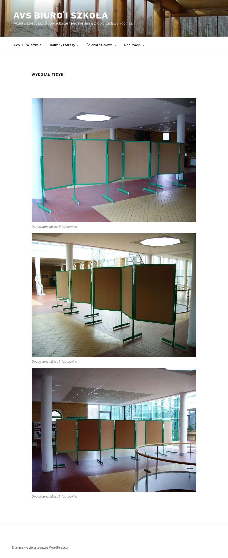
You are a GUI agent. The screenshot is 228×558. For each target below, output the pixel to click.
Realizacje (132, 45)
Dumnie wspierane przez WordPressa (40, 547)
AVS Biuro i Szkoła (61, 16)
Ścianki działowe (100, 45)
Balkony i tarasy (62, 45)
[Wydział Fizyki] (114, 160)
